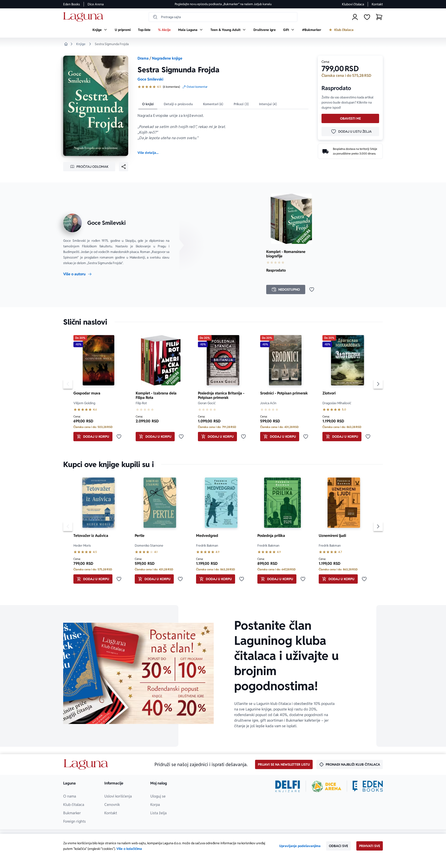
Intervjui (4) (268, 104)
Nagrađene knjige (167, 58)
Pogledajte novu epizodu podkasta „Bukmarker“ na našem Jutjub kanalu (223, 4)
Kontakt (377, 4)
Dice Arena (96, 4)
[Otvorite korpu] (379, 17)
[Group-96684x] (368, 786)
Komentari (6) (213, 104)
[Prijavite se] (355, 17)
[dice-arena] (326, 786)
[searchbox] (223, 17)
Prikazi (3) (241, 104)
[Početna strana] (84, 17)
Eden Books (71, 4)
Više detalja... (148, 153)
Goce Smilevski (150, 79)
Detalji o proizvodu (178, 104)
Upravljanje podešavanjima (300, 846)
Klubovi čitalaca (353, 4)
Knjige (80, 44)
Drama (143, 58)
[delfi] (287, 786)
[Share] (123, 166)
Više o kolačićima (129, 849)
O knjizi (148, 104)
